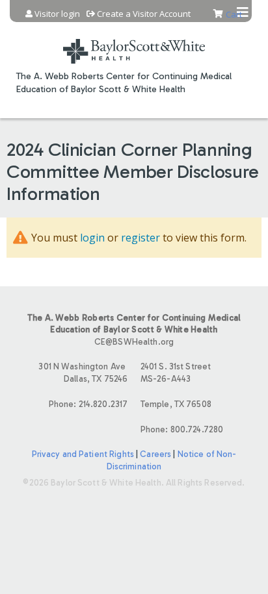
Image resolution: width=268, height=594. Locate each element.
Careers (155, 454)
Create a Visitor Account (144, 14)
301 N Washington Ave (82, 373)
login (92, 237)
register (140, 237)
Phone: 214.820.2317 (88, 404)
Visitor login (57, 14)
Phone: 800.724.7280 (182, 429)
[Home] (134, 43)
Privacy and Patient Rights (83, 454)
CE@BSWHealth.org (134, 342)
